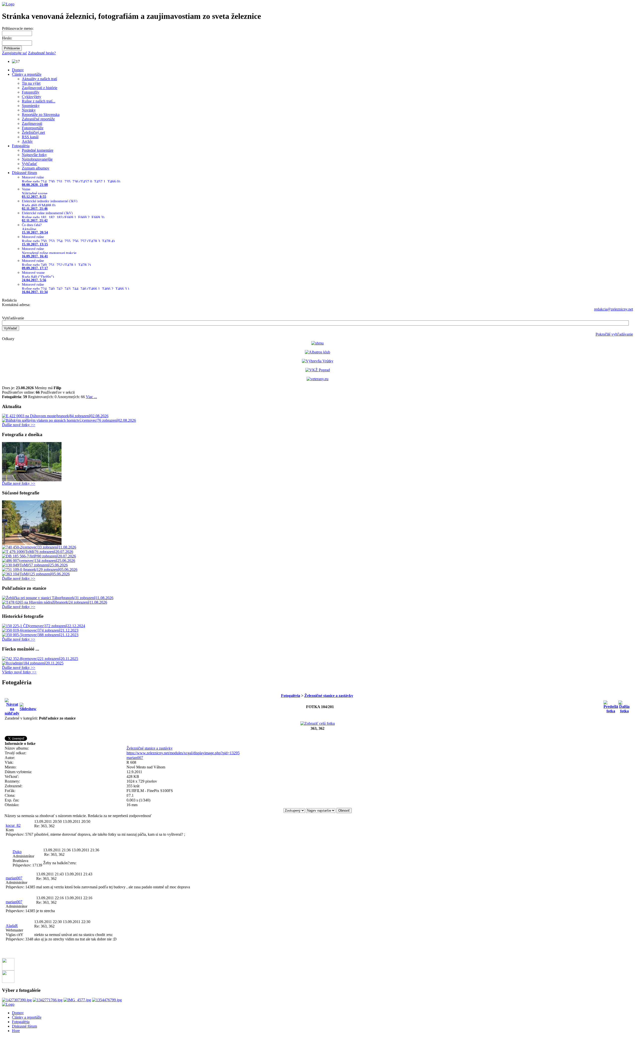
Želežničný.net (33, 132)
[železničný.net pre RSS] (8, 981)
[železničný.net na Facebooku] (8, 969)
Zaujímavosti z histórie (39, 88)
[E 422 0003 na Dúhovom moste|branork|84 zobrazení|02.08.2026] (55, 416)
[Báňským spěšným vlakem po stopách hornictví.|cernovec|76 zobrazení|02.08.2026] (69, 420)
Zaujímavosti (32, 123)
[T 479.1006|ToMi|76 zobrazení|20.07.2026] (37, 552)
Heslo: (7, 38)
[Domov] (8, 4)
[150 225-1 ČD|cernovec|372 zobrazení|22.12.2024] (43, 626)
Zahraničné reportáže (38, 119)
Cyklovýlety (31, 97)
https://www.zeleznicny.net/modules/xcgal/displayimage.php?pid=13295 (183, 753)
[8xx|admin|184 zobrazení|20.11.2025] (33, 663)
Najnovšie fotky (34, 155)
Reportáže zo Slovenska (41, 114)
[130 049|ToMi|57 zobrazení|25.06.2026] (35, 565)
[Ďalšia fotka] (624, 705)
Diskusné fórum (24, 173)
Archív (27, 141)
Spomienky (31, 106)
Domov (18, 70)
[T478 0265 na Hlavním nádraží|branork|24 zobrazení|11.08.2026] (54, 602)
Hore (16, 1031)
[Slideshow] (28, 705)
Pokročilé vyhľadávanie (614, 334)
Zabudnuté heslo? (42, 53)
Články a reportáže (26, 74)
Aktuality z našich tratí (39, 79)
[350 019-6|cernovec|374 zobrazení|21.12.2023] (40, 630)
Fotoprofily (30, 92)
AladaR (12, 926)
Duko (17, 852)
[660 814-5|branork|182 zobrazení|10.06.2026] (32, 480)
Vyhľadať (29, 164)
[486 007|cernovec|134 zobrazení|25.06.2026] (38, 560)
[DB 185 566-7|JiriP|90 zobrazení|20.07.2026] (39, 556)
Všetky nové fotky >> (19, 672)
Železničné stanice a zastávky (328, 695)
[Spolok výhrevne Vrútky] (317, 361)
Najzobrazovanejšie (37, 159)
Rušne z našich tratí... (38, 101)
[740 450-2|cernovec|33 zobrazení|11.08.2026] (39, 547)
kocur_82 (13, 825)
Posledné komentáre (37, 150)
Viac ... (91, 397)
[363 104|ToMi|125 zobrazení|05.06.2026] (36, 574)
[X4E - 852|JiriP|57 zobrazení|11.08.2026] (32, 544)
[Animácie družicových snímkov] (317, 343)
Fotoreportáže (32, 128)
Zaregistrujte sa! (14, 53)
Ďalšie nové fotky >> (18, 425)
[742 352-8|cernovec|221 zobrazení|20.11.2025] (40, 659)
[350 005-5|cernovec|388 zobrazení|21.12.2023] (40, 635)
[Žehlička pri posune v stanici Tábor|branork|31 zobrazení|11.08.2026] (57, 598)
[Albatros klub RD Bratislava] (317, 352)
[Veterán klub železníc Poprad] (317, 370)
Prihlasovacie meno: (17, 28)
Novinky (29, 110)
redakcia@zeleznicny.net (613, 309)
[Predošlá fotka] (610, 705)
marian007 (135, 758)
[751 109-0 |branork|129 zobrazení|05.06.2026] (39, 569)
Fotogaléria (21, 146)
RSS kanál (30, 137)
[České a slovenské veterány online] (317, 379)
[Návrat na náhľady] (12, 705)
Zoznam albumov (35, 168)
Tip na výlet (31, 83)
